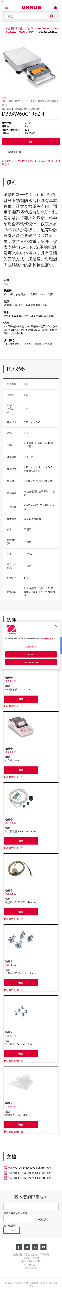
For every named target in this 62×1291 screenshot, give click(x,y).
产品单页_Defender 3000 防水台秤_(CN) (29, 1167)
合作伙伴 (34, 1282)
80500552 (10, 893)
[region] (31, 645)
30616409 (10, 964)
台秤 (30, 28)
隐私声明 (23, 1282)
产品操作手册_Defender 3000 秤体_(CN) (29, 1178)
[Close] (55, 625)
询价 (31, 141)
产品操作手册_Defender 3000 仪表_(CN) (29, 1172)
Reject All (31, 654)
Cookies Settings (31, 646)
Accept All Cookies (31, 662)
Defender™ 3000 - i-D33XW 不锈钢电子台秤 (33, 30)
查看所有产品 (15, 28)
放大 (4, 97)
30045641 (10, 751)
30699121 (10, 1106)
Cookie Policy (48, 638)
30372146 (10, 1035)
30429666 (10, 822)
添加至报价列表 (14, 152)
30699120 (10, 681)
